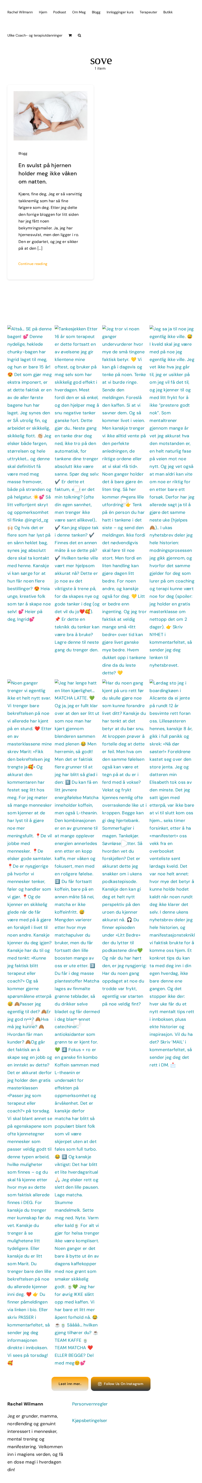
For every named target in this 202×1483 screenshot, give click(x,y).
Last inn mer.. (70, 1384)
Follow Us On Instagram (123, 1384)
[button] (79, 34)
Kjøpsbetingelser (89, 1420)
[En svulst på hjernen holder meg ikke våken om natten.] (50, 95)
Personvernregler (90, 1404)
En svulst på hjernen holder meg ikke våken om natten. (47, 173)
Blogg (22, 153)
